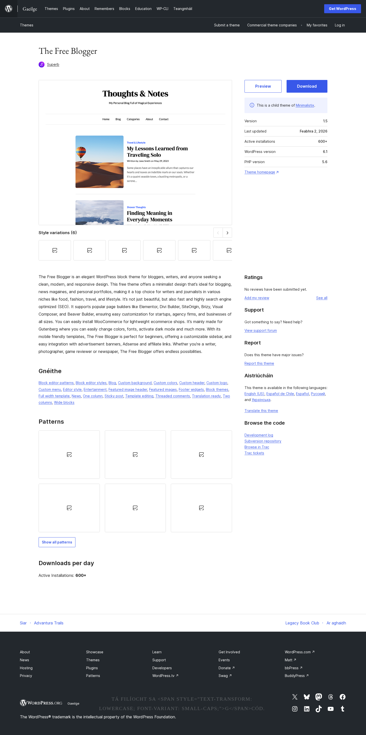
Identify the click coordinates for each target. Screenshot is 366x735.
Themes (26, 25)
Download (307, 86)
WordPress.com (300, 652)
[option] (69, 454)
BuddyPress (297, 675)
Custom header (191, 383)
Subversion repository (262, 441)
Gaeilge (73, 703)
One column (93, 396)
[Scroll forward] (227, 232)
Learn (157, 652)
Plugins (92, 668)
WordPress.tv (165, 675)
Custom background (135, 383)
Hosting (26, 668)
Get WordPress (342, 8)
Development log (258, 435)
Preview (263, 86)
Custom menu (50, 389)
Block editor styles (91, 383)
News (76, 396)
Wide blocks (64, 402)
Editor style (72, 389)
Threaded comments (172, 396)
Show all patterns (57, 542)
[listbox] (135, 481)
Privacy (26, 675)
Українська (261, 400)
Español (302, 394)
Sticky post (114, 396)
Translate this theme (261, 410)
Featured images (163, 389)
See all (321, 298)
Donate (227, 668)
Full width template (54, 396)
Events (224, 660)
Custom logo (216, 383)
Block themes (217, 389)
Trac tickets (254, 453)
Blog (112, 383)
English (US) (254, 394)
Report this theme (259, 363)
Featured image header (128, 389)
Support (159, 660)
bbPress (294, 668)
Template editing (139, 396)
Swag (225, 675)
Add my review (256, 298)
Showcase (94, 652)
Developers (162, 668)
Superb (53, 64)
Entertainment (95, 389)
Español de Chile (280, 394)
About (25, 652)
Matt (291, 660)
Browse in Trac (256, 447)
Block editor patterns (56, 383)
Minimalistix (305, 105)
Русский (318, 394)
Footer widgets (191, 389)
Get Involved (229, 652)
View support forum (260, 330)
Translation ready (206, 396)
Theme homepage (259, 172)
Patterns (93, 675)
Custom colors (165, 383)
